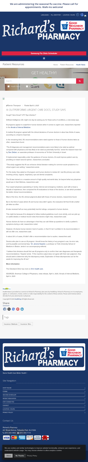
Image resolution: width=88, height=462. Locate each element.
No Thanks (20, 456)
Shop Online (7, 388)
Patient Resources (67, 64)
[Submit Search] (80, 81)
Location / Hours (69, 15)
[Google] (82, 14)
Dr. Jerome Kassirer (38, 244)
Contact (6, 405)
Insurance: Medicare (10, 324)
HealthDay (18, 299)
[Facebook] (77, 14)
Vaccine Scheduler (9, 395)
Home (55, 64)
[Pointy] (85, 15)
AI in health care (37, 269)
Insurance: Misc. (26, 324)
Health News (16, 86)
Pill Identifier (56, 15)
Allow (8, 456)
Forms (5, 391)
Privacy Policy (8, 412)
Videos (32, 86)
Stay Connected (8, 402)
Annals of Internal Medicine (20, 127)
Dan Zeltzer (12, 152)
